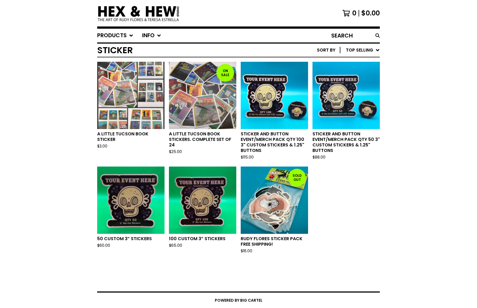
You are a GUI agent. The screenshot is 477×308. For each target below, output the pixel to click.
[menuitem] (115, 35)
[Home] (139, 13)
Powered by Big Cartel (239, 300)
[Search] (377, 35)
